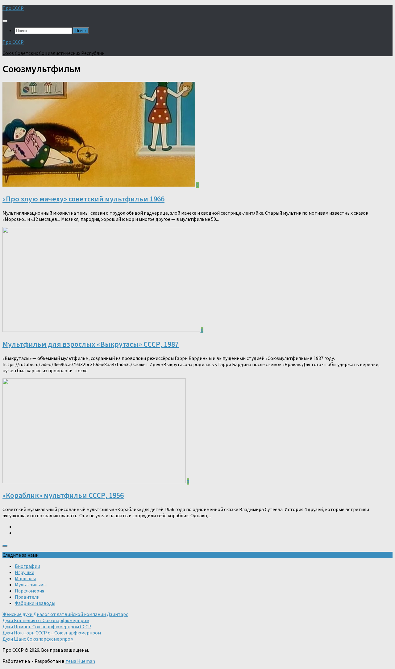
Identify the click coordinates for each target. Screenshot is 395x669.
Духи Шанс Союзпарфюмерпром (37, 639)
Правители (27, 597)
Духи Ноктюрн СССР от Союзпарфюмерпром (51, 633)
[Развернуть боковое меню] (4, 546)
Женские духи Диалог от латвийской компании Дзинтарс (65, 614)
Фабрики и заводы (35, 603)
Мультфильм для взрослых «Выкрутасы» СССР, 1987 (90, 344)
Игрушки (24, 572)
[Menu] (4, 21)
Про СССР (13, 8)
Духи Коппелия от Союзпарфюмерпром (45, 620)
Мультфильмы (31, 584)
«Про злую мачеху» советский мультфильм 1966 (83, 199)
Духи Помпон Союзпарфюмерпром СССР (46, 626)
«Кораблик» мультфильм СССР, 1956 (63, 495)
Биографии (27, 566)
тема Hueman (80, 661)
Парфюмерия (29, 591)
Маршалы (25, 578)
